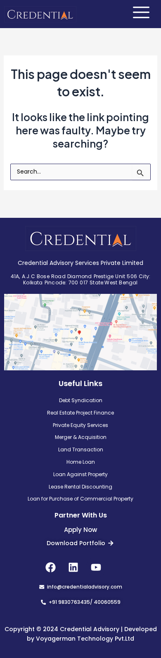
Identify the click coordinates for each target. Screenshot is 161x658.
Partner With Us (80, 515)
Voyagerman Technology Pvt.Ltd (85, 638)
